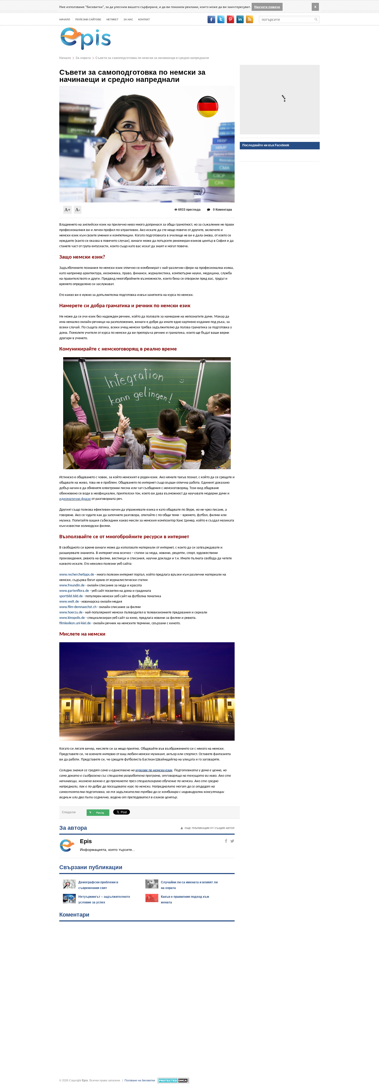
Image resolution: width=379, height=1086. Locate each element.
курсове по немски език (153, 770)
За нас (128, 19)
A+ (67, 209)
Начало (64, 19)
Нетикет (112, 19)
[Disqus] (147, 995)
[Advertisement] (279, 99)
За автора (73, 828)
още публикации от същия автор (210, 828)
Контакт (144, 19)
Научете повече (267, 7)
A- (77, 209)
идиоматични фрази (75, 499)
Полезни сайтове (88, 19)
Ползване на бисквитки (140, 1080)
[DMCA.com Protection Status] (173, 1080)
